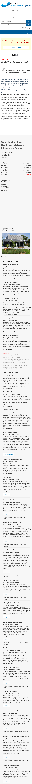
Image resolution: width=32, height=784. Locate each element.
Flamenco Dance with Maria (11, 298)
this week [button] (16, 176)
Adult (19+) (9, 126)
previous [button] (4, 176)
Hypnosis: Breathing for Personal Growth (16, 736)
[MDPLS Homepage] (16, 5)
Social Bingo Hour (8, 392)
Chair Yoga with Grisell (10, 432)
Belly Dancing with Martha (11, 355)
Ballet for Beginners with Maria (12, 622)
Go (28, 21)
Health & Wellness (15, 128)
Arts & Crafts (21, 128)
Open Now (16, 17)
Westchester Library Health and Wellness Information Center (18, 71)
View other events (16, 47)
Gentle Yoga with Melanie (11, 318)
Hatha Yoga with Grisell (10, 410)
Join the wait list (9, 454)
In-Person (9, 128)
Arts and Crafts (20, 130)
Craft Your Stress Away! (10, 282)
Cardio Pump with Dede (10, 373)
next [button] (29, 176)
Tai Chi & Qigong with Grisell (12, 522)
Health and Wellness (12, 130)
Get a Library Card (16, 14)
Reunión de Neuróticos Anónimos (13, 648)
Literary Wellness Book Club (12, 603)
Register (7, 494)
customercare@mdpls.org (7, 152)
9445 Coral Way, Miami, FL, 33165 (9, 229)
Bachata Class (7, 477)
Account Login (16, 11)
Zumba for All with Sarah (11, 264)
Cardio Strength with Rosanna (12, 459)
